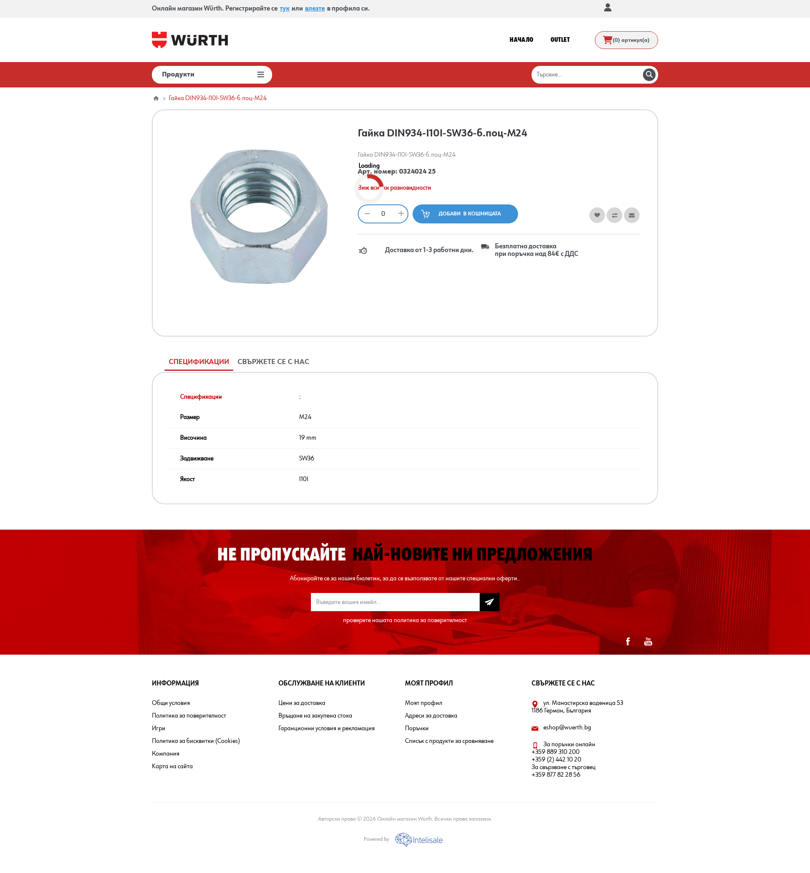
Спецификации (199, 362)
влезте (315, 8)
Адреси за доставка (431, 716)
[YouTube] (648, 641)
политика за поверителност (430, 620)
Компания (165, 754)
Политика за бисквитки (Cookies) (196, 741)
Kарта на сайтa (172, 766)
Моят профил (423, 703)
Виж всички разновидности (394, 188)
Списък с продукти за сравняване (449, 741)
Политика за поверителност (189, 716)
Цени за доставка (301, 703)
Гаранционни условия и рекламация (326, 728)
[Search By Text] (649, 74)
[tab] (199, 362)
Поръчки (417, 728)
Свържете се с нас (273, 362)
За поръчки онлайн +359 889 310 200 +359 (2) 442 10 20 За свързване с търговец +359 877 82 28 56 (564, 759)
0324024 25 (417, 172)
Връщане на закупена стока (315, 716)
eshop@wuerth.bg (567, 727)
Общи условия (171, 703)
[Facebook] (627, 641)
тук (284, 8)
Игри (158, 728)
